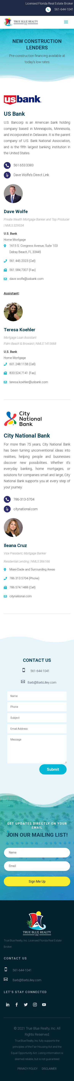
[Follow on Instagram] (35, 1004)
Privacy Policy (27, 1068)
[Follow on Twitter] (26, 1004)
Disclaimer (49, 1068)
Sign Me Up (37, 881)
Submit (53, 769)
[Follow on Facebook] (16, 1004)
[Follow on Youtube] (44, 1004)
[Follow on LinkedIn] (7, 1004)
